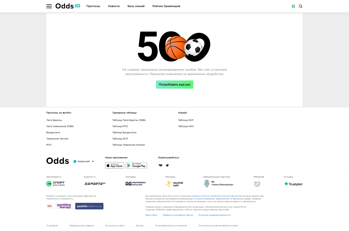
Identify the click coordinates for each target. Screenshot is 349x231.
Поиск (301, 6)
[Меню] (49, 6)
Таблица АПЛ (120, 138)
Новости (114, 6)
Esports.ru (95, 184)
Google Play (136, 165)
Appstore (114, 165)
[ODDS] (67, 6)
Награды (136, 184)
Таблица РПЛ (120, 126)
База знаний (136, 6)
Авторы (140, 225)
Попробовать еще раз (174, 84)
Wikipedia (257, 184)
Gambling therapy (64, 206)
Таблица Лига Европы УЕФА (129, 120)
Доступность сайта (114, 225)
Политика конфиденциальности (214, 215)
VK (160, 165)
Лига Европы (54, 120)
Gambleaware (89, 206)
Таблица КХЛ (185, 120)
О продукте (52, 225)
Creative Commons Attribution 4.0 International (215, 196)
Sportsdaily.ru (55, 184)
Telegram (167, 165)
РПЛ (48, 144)
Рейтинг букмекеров (166, 6)
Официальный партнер (218, 184)
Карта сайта (151, 215)
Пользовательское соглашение (171, 225)
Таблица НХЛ (186, 126)
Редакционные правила (82, 225)
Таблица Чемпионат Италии (128, 144)
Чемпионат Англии (57, 138)
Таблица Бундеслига (124, 132)
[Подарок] (293, 6)
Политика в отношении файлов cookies (218, 225)
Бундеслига (53, 132)
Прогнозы (93, 6)
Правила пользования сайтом (178, 215)
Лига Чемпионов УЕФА (60, 126)
